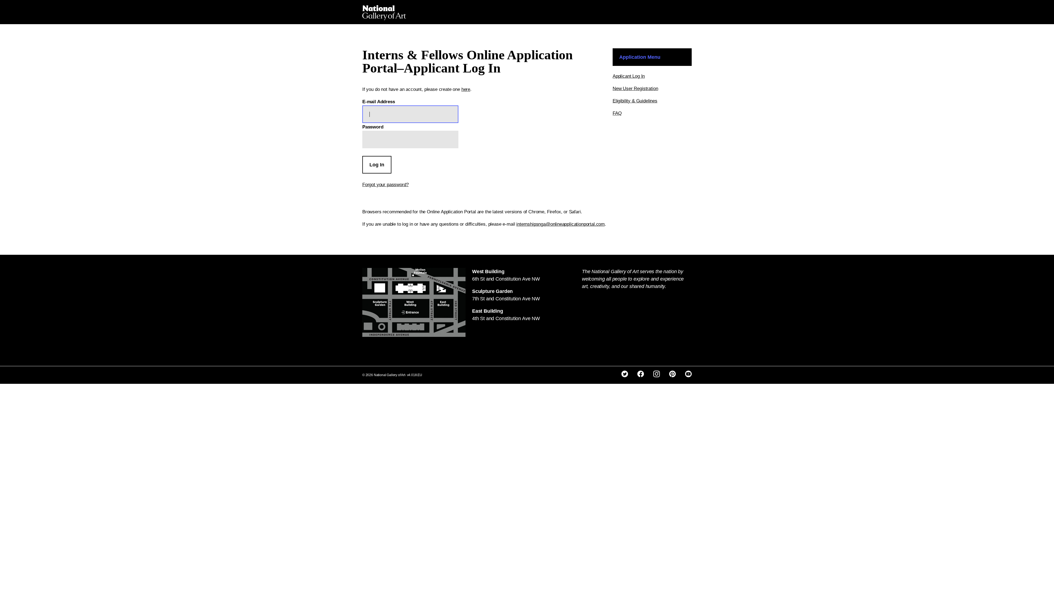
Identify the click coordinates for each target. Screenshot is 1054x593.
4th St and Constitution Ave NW (506, 318)
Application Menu (639, 57)
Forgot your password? (385, 184)
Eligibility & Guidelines (635, 101)
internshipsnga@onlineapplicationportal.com (560, 224)
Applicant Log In (629, 76)
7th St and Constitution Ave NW (506, 298)
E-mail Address (378, 101)
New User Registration (635, 88)
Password (372, 127)
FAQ (617, 113)
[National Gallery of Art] (384, 12)
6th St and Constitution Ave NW (506, 279)
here (465, 89)
